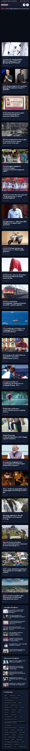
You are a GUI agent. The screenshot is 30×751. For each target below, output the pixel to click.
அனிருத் (6, 697)
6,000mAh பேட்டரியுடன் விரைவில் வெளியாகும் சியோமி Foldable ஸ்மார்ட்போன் (14, 276)
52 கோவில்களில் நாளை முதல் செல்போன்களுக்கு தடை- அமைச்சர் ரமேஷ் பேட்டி (13, 114)
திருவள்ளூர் (19, 739)
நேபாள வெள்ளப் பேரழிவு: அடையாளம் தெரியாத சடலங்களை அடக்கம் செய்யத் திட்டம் (15, 544)
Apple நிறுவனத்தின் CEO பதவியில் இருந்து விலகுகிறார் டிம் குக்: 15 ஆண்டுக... (15, 87)
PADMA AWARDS (20, 729)
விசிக (23, 741)
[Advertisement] (15, 26)
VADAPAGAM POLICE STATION (10, 719)
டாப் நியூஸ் (13, 734)
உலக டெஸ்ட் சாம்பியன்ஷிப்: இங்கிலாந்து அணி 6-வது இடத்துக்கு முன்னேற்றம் (12, 61)
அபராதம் (6, 712)
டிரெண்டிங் (21, 734)
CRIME (15, 716)
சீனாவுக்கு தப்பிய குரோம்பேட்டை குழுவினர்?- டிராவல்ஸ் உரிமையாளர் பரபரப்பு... (14, 356)
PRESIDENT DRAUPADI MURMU (10, 732)
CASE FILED (19, 712)
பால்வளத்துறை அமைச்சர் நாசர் (11, 741)
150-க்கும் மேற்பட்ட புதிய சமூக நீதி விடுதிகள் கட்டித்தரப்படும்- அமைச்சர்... (14, 223)
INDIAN (5, 5)
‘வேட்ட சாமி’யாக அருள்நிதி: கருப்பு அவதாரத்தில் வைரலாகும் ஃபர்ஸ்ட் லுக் (15, 490)
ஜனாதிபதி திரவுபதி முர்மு (10, 727)
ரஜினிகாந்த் (12, 695)
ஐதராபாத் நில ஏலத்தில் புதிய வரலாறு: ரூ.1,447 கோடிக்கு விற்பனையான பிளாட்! (13, 597)
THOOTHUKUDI (13, 714)
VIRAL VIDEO (6, 739)
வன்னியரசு (16, 744)
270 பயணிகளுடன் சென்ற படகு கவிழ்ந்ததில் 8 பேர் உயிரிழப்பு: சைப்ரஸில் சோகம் (14, 330)
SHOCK (16, 707)
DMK (5, 737)
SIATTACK (21, 716)
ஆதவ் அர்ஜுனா (8, 746)
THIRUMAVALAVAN (22, 746)
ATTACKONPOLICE (8, 716)
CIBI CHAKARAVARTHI (15, 697)
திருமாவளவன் (7, 744)
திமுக (13, 739)
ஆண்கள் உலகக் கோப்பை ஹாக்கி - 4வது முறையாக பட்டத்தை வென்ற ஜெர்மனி (15, 196)
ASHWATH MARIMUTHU (9, 700)
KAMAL (19, 695)
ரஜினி (5, 695)
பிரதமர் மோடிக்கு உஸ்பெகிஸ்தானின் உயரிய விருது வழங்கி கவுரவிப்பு (15, 437)
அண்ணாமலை (14, 704)
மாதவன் (6, 729)
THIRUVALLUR (20, 737)
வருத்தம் (6, 704)
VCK (15, 746)
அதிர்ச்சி (20, 702)
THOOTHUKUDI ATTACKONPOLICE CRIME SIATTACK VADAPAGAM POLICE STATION (14, 722)
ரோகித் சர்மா (22, 727)
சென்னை (13, 709)
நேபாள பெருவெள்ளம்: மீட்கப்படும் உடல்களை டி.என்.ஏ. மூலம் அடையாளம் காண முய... (15, 141)
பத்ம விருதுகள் (7, 725)
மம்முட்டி (12, 729)
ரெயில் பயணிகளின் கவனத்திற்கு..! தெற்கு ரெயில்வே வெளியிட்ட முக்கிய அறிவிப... (14, 303)
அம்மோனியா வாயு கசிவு (10, 702)
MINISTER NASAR (11, 737)
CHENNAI (13, 712)
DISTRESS (22, 707)
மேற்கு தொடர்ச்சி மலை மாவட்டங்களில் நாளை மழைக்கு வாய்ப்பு (14, 410)
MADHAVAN (6, 734)
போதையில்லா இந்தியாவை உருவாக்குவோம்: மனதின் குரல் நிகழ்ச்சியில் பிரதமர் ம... (14, 463)
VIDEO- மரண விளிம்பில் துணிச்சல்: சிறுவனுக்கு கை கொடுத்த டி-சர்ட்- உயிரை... (15, 570)
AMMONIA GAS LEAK (8, 707)
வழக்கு (20, 709)
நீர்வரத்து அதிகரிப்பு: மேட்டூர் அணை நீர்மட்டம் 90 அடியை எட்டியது (13, 517)
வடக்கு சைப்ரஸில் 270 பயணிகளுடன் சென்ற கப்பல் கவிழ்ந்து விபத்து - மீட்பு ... (13, 383)
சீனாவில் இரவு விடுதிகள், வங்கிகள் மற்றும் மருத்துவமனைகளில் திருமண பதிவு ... (13, 169)
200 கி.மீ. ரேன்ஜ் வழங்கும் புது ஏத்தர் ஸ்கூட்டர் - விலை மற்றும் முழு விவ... (13, 250)
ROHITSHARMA (22, 732)
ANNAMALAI (6, 709)
